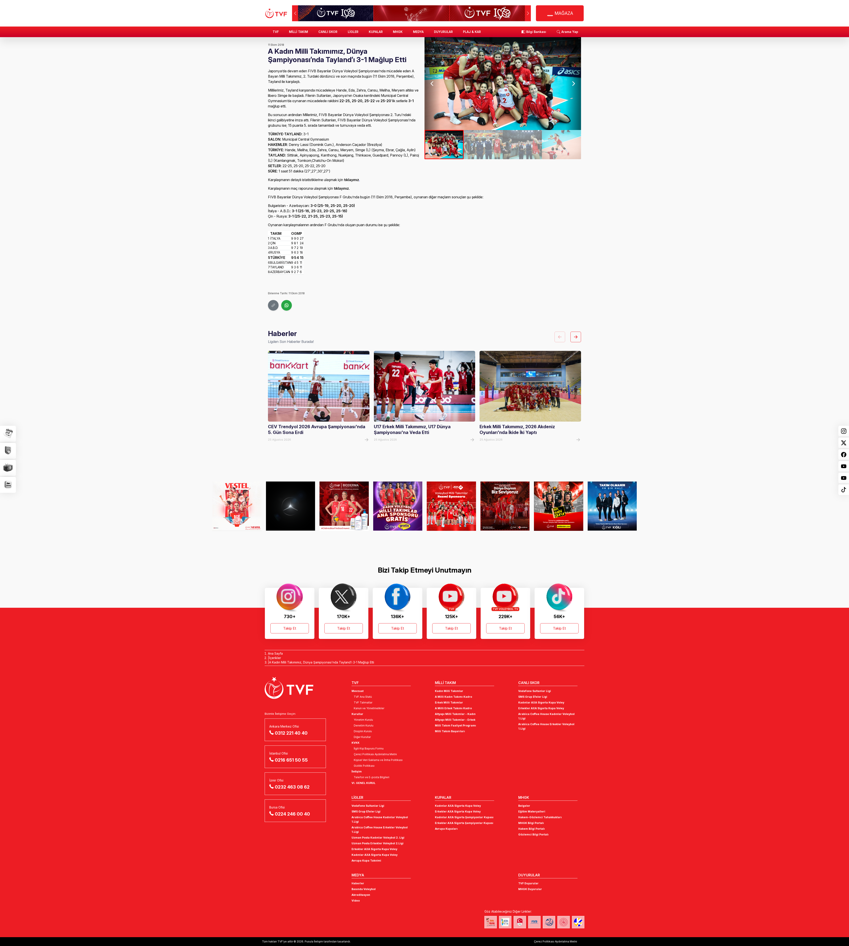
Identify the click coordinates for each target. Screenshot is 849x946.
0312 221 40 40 (291, 733)
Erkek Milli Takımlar (449, 702)
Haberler (358, 883)
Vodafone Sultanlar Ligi (534, 691)
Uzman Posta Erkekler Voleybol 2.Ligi (377, 843)
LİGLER (353, 32)
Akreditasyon (361, 894)
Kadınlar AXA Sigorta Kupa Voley (541, 702)
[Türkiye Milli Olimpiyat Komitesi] (520, 922)
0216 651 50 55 (291, 760)
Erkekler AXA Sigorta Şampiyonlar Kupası (464, 823)
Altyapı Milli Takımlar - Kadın (455, 714)
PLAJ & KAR (472, 32)
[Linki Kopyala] (273, 305)
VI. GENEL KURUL (363, 783)
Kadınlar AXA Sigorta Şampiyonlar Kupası (464, 817)
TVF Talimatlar (363, 702)
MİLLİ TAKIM (298, 32)
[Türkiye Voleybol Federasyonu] (276, 13)
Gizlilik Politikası (364, 765)
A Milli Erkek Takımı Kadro (453, 708)
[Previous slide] (432, 83)
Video (356, 900)
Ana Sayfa (275, 653)
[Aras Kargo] (398, 506)
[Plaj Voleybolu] (505, 922)
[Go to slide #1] (444, 144)
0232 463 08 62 (292, 787)
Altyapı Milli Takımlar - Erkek (455, 719)
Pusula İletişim (314, 941)
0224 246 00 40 (292, 814)
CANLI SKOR (327, 32)
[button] (528, 13)
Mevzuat (357, 691)
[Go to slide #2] (483, 144)
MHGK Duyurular (530, 889)
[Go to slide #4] (561, 144)
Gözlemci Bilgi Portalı (533, 834)
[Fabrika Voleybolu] (490, 922)
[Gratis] (344, 506)
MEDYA (418, 32)
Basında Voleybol (364, 889)
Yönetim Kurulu (363, 719)
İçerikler (275, 658)
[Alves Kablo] (612, 506)
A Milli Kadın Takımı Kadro (453, 696)
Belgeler (524, 805)
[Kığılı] (558, 506)
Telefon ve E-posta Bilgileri (371, 777)
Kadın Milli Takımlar (449, 691)
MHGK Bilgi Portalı (531, 823)
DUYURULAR (443, 32)
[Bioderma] (290, 506)
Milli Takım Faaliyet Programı (455, 725)
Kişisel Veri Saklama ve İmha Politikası (378, 760)
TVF (276, 32)
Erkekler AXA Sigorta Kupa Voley (541, 708)
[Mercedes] (237, 506)
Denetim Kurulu (363, 725)
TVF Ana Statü (363, 696)
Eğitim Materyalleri (531, 811)
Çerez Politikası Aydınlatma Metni (375, 754)
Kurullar (357, 714)
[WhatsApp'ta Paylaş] (286, 305)
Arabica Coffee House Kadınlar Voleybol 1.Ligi (546, 716)
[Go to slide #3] (522, 144)
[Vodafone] (451, 506)
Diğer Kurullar (362, 737)
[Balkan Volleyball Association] (549, 922)
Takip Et (289, 628)
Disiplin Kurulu (363, 731)
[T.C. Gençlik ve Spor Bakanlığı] (563, 922)
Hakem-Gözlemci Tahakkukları (540, 817)
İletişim (357, 771)
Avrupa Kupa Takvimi (366, 860)
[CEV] (578, 922)
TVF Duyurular (528, 883)
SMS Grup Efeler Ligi (532, 696)
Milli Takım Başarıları (450, 731)
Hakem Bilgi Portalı (531, 828)
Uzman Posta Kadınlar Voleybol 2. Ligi (378, 837)
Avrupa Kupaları (446, 828)
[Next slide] (573, 83)
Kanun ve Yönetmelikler (369, 708)
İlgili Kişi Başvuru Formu (369, 748)
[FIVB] (534, 922)
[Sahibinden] (505, 506)
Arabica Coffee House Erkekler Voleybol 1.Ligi (546, 726)
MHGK (398, 32)
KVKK (355, 742)
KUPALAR (376, 32)
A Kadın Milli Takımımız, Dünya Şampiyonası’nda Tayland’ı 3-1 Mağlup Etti (321, 662)
